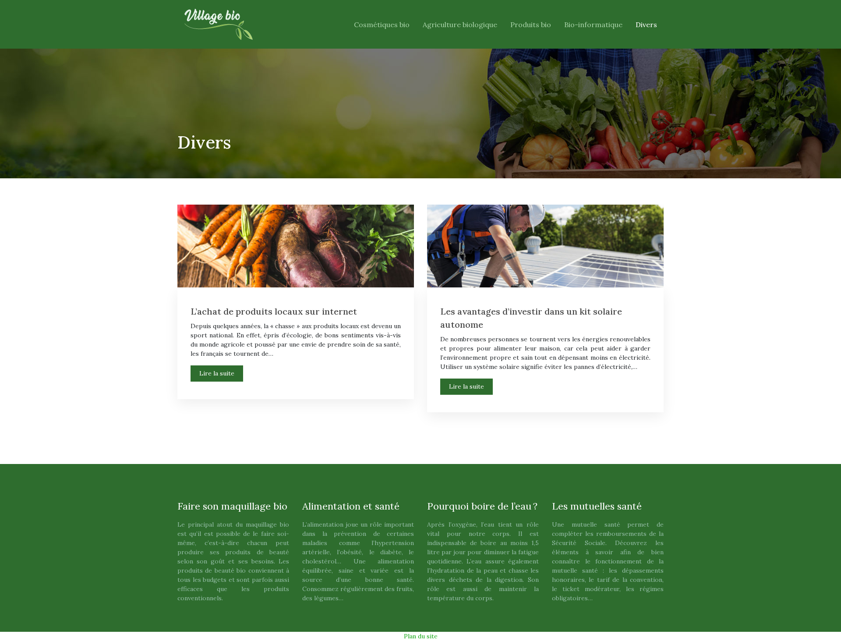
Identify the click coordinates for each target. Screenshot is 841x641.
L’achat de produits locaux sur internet (274, 311)
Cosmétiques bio (382, 24)
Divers (646, 24)
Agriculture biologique (460, 24)
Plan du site (421, 636)
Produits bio (530, 24)
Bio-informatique (593, 24)
